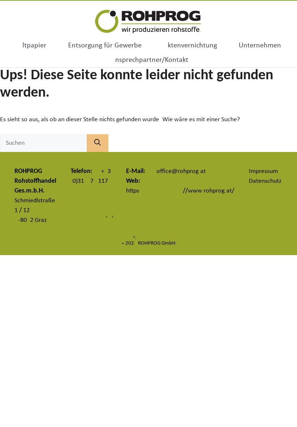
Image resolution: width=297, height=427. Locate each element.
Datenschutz (265, 181)
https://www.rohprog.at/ (180, 190)
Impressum (263, 171)
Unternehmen (260, 45)
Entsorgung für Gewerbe (105, 45)
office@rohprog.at (181, 171)
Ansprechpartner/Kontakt (149, 60)
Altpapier (32, 45)
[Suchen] (97, 143)
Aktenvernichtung (190, 45)
